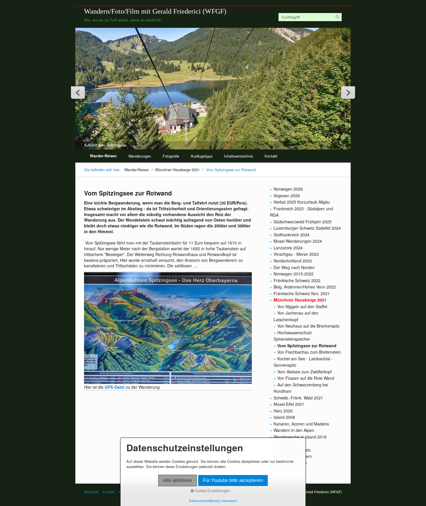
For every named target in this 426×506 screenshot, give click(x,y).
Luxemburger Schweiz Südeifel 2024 (307, 228)
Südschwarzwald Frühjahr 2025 (303, 221)
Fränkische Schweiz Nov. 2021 (302, 293)
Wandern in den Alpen (294, 430)
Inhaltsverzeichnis (238, 156)
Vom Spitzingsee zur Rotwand (306, 345)
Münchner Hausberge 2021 (300, 300)
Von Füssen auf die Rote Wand (305, 378)
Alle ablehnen (177, 480)
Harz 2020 (283, 411)
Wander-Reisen (103, 155)
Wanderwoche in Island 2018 (300, 437)
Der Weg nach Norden (294, 267)
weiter (347, 92)
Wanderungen (139, 156)
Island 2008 (284, 417)
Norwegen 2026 (288, 189)
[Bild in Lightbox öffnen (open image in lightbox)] (168, 328)
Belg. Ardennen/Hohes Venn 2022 (305, 287)
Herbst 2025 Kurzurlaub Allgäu (302, 202)
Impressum (229, 500)
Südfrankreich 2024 (292, 235)
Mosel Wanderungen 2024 (298, 241)
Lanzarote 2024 (288, 248)
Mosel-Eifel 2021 (289, 404)
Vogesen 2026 (287, 195)
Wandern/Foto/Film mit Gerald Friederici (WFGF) (155, 11)
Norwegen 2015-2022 (294, 274)
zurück (78, 92)
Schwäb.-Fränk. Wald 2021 (298, 398)
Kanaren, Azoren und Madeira (301, 424)
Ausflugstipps (201, 156)
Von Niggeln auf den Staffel (302, 306)
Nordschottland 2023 (293, 261)
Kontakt (271, 156)
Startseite (91, 491)
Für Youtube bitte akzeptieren (233, 480)
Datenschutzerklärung (204, 500)
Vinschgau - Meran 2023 (296, 254)
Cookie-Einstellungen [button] (212, 490)
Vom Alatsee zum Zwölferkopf (304, 372)
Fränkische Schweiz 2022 (297, 280)
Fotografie (171, 156)
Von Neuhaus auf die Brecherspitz (308, 326)
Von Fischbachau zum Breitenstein (309, 352)
